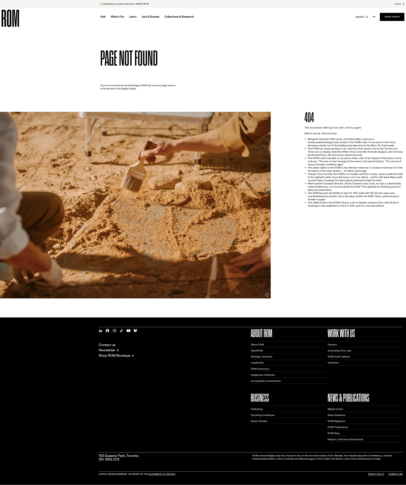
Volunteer (333, 362)
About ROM (257, 344)
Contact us (107, 345)
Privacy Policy (376, 474)
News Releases (336, 415)
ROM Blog (333, 433)
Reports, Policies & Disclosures (345, 439)
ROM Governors (260, 368)
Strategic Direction (261, 356)
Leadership (257, 362)
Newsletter (107, 350)
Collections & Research (179, 16)
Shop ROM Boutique (114, 356)
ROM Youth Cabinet (339, 356)
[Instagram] (114, 331)
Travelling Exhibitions (263, 415)
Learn (133, 16)
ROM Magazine (336, 421)
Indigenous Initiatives (263, 374)
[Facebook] (107, 331)
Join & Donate (150, 16)
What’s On (117, 16)
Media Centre (335, 409)
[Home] (17, 18)
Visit (103, 16)
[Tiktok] (121, 331)
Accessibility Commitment (266, 380)
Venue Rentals (259, 421)
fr (374, 17)
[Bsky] (135, 331)
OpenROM (257, 350)
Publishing (257, 409)
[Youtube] (128, 331)
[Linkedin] (100, 331)
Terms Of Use (395, 474)
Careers (332, 344)
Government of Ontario (161, 474)
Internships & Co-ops (339, 350)
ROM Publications (338, 427)
